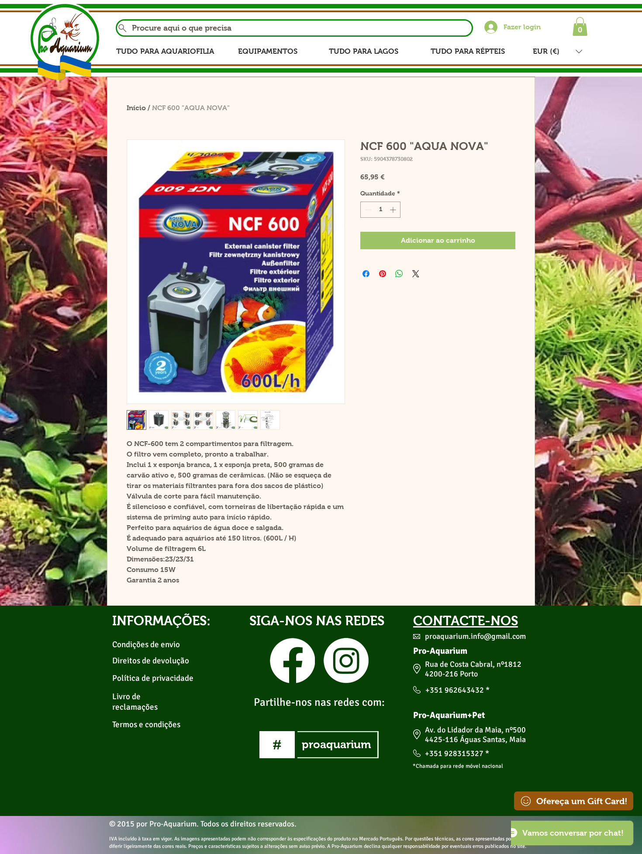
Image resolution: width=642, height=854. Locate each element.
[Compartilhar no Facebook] (366, 273)
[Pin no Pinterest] (382, 273)
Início (136, 108)
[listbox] (557, 51)
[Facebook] (292, 660)
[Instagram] (346, 660)
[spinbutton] (380, 209)
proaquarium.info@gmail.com (475, 636)
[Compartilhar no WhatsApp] (399, 273)
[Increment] (393, 209)
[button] (580, 26)
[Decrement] (367, 209)
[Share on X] (416, 273)
